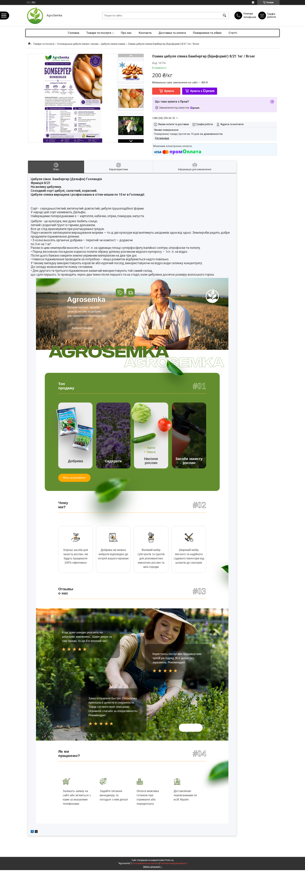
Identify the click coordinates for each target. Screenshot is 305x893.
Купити (169, 91)
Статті (233, 33)
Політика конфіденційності (173, 863)
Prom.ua (169, 860)
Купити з (196, 91)
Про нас (126, 33)
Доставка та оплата (172, 33)
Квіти (151, 448)
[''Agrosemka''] (35, 15)
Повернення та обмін (207, 33)
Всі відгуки (191, 727)
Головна (73, 33)
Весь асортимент (74, 477)
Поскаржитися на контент (146, 863)
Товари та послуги (98, 33)
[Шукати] (224, 15)
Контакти (145, 33)
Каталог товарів (82, 328)
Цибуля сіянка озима (113, 43)
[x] (36, 832)
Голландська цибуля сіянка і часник (77, 43)
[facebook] (32, 832)
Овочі (151, 452)
